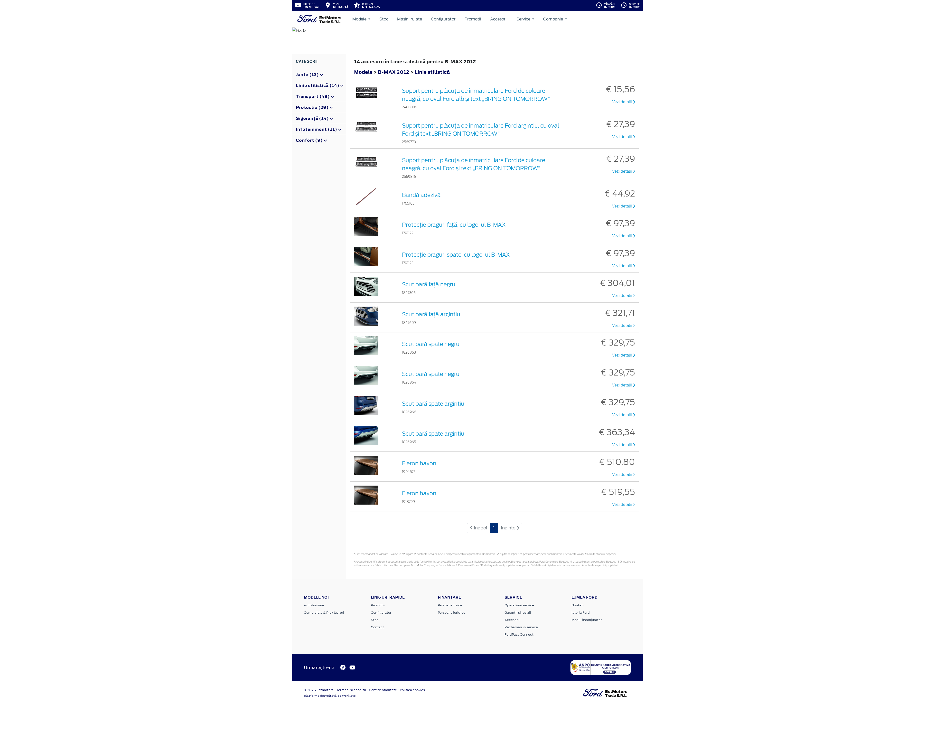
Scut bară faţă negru (428, 284)
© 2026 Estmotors (318, 690)
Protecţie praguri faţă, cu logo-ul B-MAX (454, 225)
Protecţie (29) (312, 107)
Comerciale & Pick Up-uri (324, 612)
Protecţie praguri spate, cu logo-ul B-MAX (456, 255)
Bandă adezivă (421, 195)
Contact (377, 627)
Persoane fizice (450, 605)
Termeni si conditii (351, 690)
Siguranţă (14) (313, 118)
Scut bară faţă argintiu (431, 314)
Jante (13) (308, 74)
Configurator (443, 19)
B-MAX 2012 (393, 72)
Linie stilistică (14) (318, 85)
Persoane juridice (451, 612)
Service (523, 19)
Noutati (577, 605)
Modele (359, 19)
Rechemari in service (521, 627)
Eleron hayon (419, 463)
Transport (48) (313, 96)
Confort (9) (310, 140)
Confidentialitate (383, 690)
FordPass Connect (519, 634)
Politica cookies (412, 690)
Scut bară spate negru (430, 344)
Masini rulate (409, 19)
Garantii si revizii (518, 612)
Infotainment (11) (317, 129)
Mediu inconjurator (586, 620)
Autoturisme (314, 605)
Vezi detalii (622, 102)
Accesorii (498, 19)
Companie (553, 19)
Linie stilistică (432, 72)
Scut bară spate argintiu (433, 404)
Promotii (473, 19)
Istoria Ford (580, 612)
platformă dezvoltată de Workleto (330, 696)
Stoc (383, 19)
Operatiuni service (519, 605)
